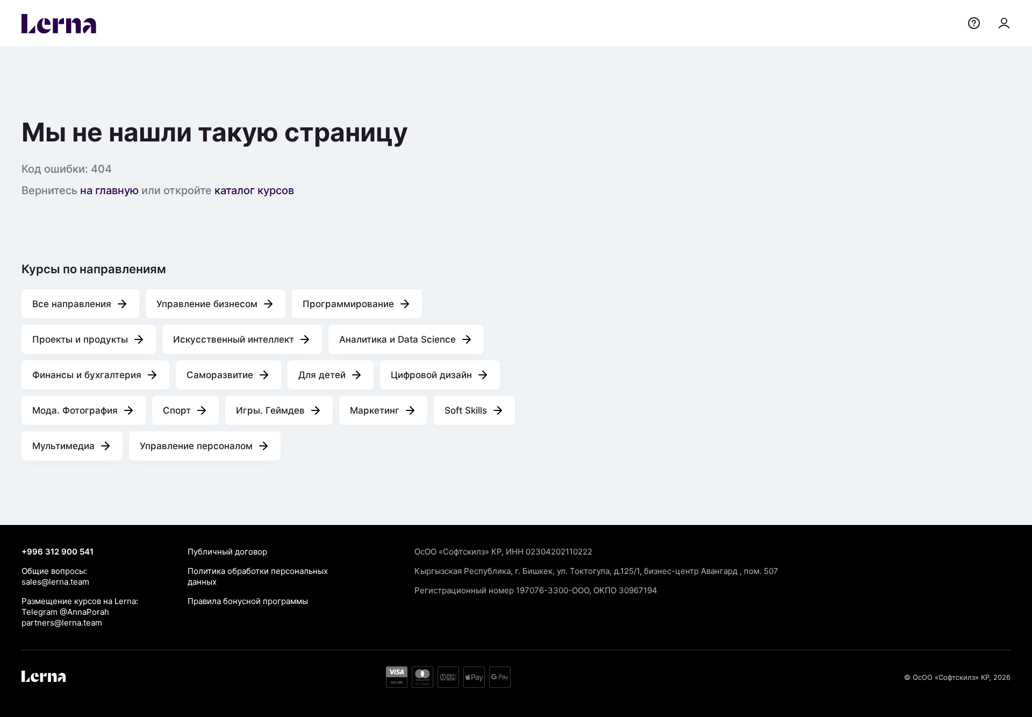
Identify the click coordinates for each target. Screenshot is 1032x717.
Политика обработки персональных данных (258, 576)
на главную (109, 190)
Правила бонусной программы (248, 601)
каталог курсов (254, 190)
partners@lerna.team (62, 622)
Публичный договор (227, 551)
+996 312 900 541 (58, 551)
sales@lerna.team (55, 582)
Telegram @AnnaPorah (65, 612)
